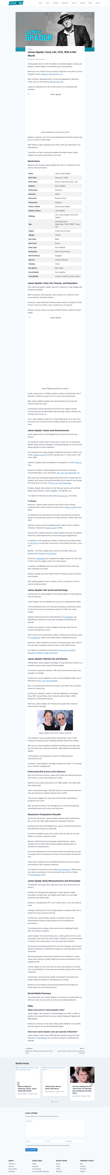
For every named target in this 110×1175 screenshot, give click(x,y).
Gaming (82, 3)
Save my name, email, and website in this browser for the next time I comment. (48, 1145)
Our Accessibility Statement (40, 1171)
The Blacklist (68, 617)
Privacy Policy (13, 1169)
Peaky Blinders (35, 875)
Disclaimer (12, 1171)
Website (69, 1141)
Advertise (35, 1166)
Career (34, 1164)
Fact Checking (36, 1169)
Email (48, 1141)
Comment (29, 1121)
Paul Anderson (64, 869)
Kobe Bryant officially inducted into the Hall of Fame (39, 1051)
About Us (11, 1166)
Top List (74, 3)
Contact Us (12, 1164)
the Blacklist (40, 558)
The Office (34, 543)
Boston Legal (55, 82)
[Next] (91, 1084)
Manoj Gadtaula (23, 1093)
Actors (30, 49)
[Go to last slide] (18, 1084)
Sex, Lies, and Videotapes (61, 483)
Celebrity (82, 1171)
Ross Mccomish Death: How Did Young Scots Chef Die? (71, 1051)
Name (28, 1141)
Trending (55, 3)
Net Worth (65, 3)
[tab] (53, 1101)
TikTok (90, 3)
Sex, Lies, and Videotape (66, 473)
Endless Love (38, 455)
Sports (58, 1164)
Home (40, 3)
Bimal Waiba (77, 1096)
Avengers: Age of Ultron (50, 74)
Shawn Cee (62, 496)
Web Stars (59, 1171)
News (47, 3)
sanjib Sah (31, 59)
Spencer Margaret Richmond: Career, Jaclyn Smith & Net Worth (27, 1089)
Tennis (58, 1166)
